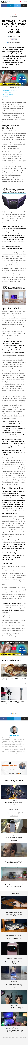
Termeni (16, 1037)
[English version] (20, 1)
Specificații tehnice (7, 92)
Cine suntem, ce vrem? (6, 1037)
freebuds (21, 812)
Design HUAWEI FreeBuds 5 (10, 90)
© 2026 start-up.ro (14, 1043)
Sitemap (20, 1037)
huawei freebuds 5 (14, 815)
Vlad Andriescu (15, 36)
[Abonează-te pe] (13, 39)
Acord (13, 1037)
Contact (13, 1039)
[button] (22, 1)
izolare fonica (15, 812)
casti (10, 812)
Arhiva (24, 1037)
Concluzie (5, 96)
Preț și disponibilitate (8, 94)
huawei (6, 812)
